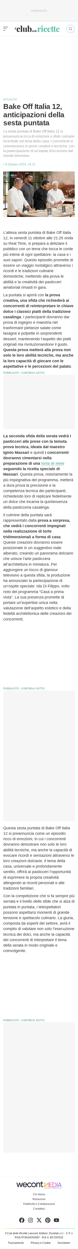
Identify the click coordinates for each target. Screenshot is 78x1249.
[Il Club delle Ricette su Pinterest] (47, 1221)
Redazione (39, 1199)
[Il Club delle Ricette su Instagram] (30, 1221)
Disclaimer (64, 1242)
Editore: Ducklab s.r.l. (51, 1233)
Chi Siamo (39, 1194)
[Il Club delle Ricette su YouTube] (56, 1221)
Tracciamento (16, 1242)
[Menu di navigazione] (5, 29)
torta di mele (52, 463)
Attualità (10, 99)
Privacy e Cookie (41, 1242)
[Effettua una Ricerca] (70, 29)
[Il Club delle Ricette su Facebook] (21, 1221)
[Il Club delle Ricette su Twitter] (39, 1221)
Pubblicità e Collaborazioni (39, 1203)
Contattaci (39, 1208)
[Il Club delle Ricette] (37, 29)
